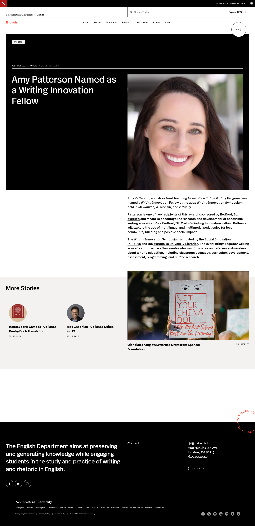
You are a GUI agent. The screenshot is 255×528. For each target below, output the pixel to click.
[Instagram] (226, 514)
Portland (115, 507)
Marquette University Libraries (175, 243)
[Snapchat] (232, 514)
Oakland (105, 507)
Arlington (19, 507)
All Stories (18, 66)
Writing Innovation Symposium (220, 202)
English (11, 22)
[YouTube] (215, 514)
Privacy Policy (44, 514)
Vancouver (160, 507)
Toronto (148, 507)
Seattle (125, 507)
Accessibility (60, 514)
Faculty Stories (38, 66)
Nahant (79, 507)
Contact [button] (196, 468)
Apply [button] (238, 30)
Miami (71, 507)
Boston (30, 507)
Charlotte (52, 507)
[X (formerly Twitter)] (209, 514)
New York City (92, 507)
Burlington (40, 507)
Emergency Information (24, 514)
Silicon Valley (136, 507)
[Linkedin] (221, 514)
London (62, 507)
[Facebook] (203, 514)
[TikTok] (238, 514)
